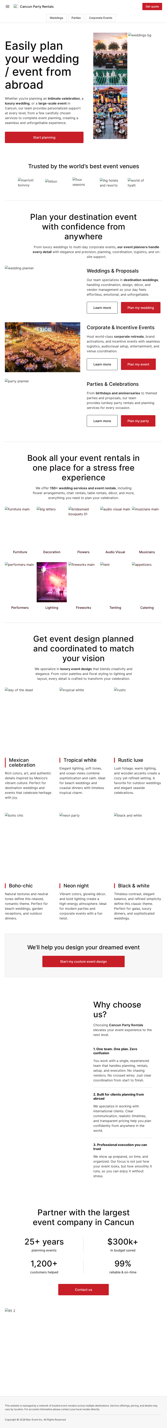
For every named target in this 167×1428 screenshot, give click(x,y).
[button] (44, 137)
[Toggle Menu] (7, 6)
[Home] (15, 6)
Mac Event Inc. (34, 1419)
